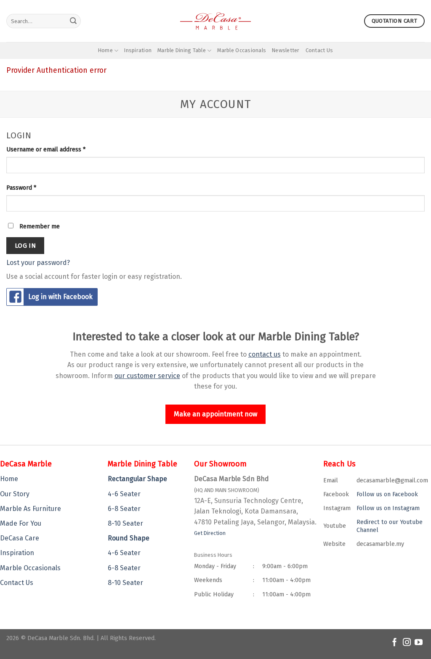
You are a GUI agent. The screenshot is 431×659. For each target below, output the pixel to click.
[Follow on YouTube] (419, 642)
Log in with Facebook (60, 297)
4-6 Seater (124, 494)
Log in (25, 245)
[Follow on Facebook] (395, 642)
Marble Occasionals (241, 50)
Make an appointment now (215, 414)
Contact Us (319, 50)
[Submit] (73, 21)
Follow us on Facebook (387, 494)
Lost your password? (38, 263)
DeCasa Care (19, 538)
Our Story (14, 494)
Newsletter (286, 50)
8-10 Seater (125, 523)
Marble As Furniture (30, 509)
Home (105, 50)
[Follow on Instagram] (407, 642)
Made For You (20, 523)
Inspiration (138, 50)
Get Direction (210, 533)
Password (21, 187)
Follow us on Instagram (388, 508)
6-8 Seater (124, 509)
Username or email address (45, 149)
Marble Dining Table (181, 50)
